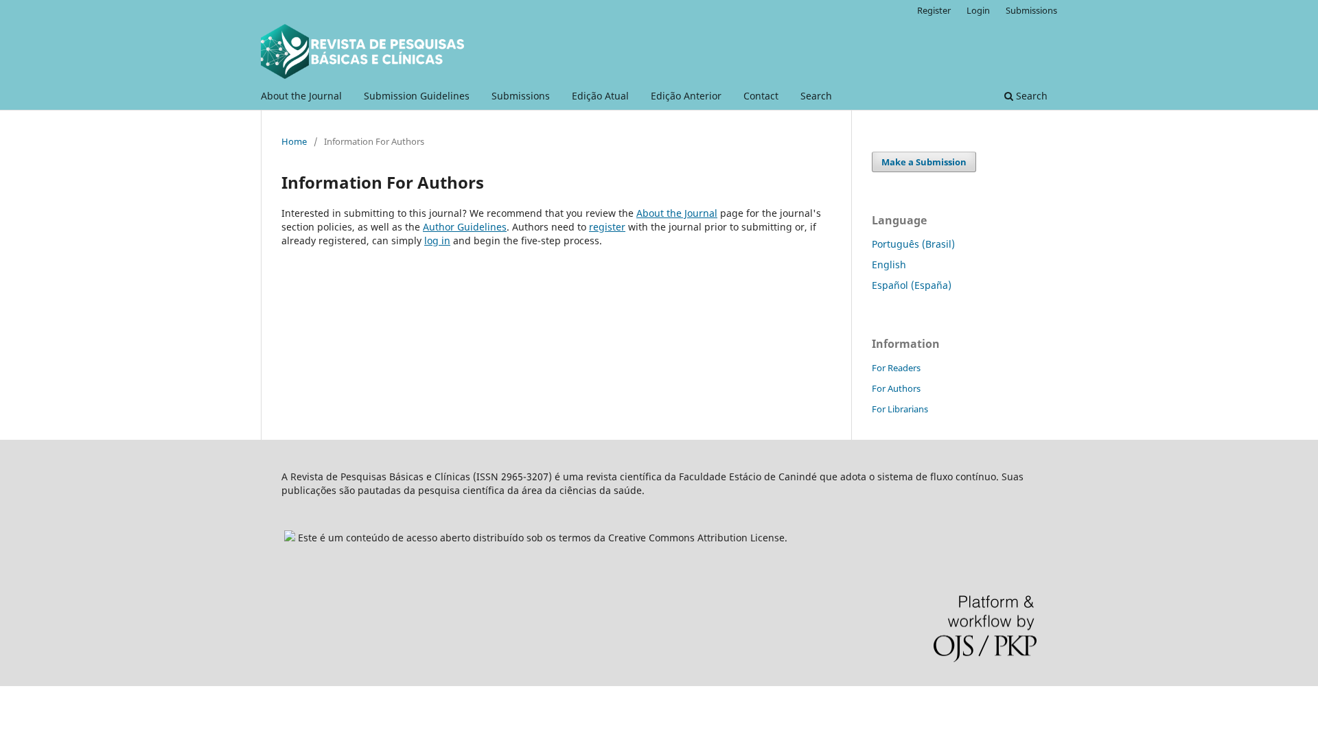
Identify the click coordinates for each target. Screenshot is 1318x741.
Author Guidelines (465, 226)
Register (934, 10)
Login (978, 10)
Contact (760, 95)
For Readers (896, 368)
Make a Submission (924, 162)
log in (437, 240)
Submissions (521, 95)
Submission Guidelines (417, 95)
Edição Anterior (686, 95)
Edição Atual (600, 95)
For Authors (896, 388)
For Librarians (900, 409)
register (607, 226)
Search (816, 95)
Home (294, 141)
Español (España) (911, 285)
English (889, 264)
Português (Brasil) (913, 243)
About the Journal (301, 95)
